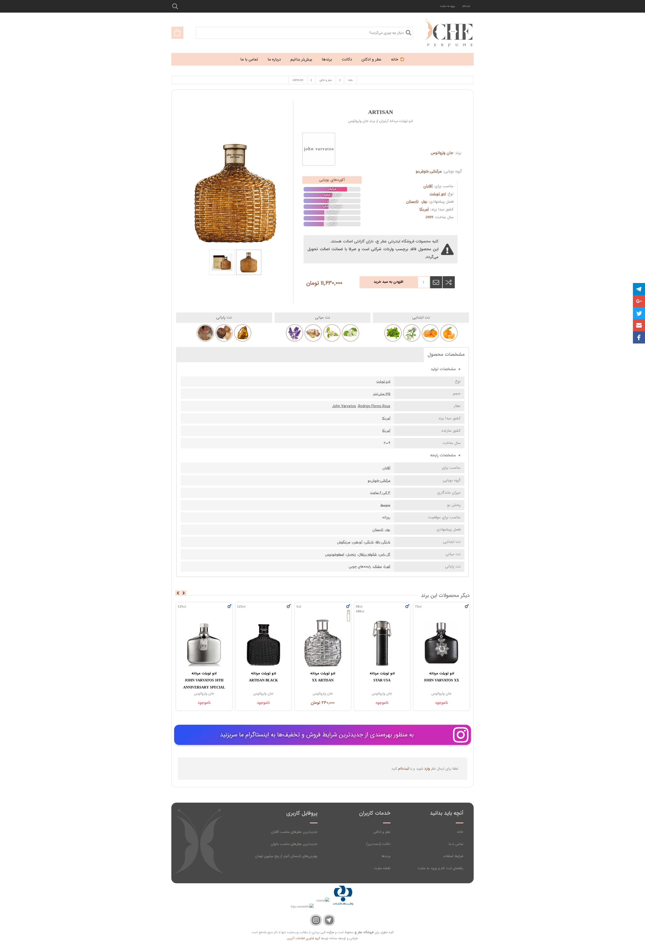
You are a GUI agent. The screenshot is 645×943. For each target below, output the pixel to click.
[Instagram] (315, 920)
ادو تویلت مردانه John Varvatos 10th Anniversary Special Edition (263, 684)
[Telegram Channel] (329, 920)
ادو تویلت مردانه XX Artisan (381, 677)
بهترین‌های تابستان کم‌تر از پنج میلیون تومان (286, 856)
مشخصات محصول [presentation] (446, 354)
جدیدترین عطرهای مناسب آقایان (294, 832)
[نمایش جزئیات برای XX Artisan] (382, 643)
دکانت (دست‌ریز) (378, 844)
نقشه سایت (382, 868)
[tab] (446, 354)
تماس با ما (456, 844)
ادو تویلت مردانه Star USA (441, 677)
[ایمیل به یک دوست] (436, 282)
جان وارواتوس (442, 153)
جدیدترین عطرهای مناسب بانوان (294, 844)
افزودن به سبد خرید (388, 282)
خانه (460, 832)
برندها (386, 856)
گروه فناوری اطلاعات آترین (303, 938)
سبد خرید (177, 33)
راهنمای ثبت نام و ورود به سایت (440, 868)
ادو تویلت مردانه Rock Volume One (204, 677)
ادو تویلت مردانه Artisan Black (322, 677)
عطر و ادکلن (382, 832)
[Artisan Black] (322, 643)
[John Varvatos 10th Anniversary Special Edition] (263, 643)
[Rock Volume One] (203, 643)
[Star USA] (441, 643)
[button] (639, 325)
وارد (427, 768)
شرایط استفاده (453, 856)
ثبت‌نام (466, 6)
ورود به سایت (447, 6)
